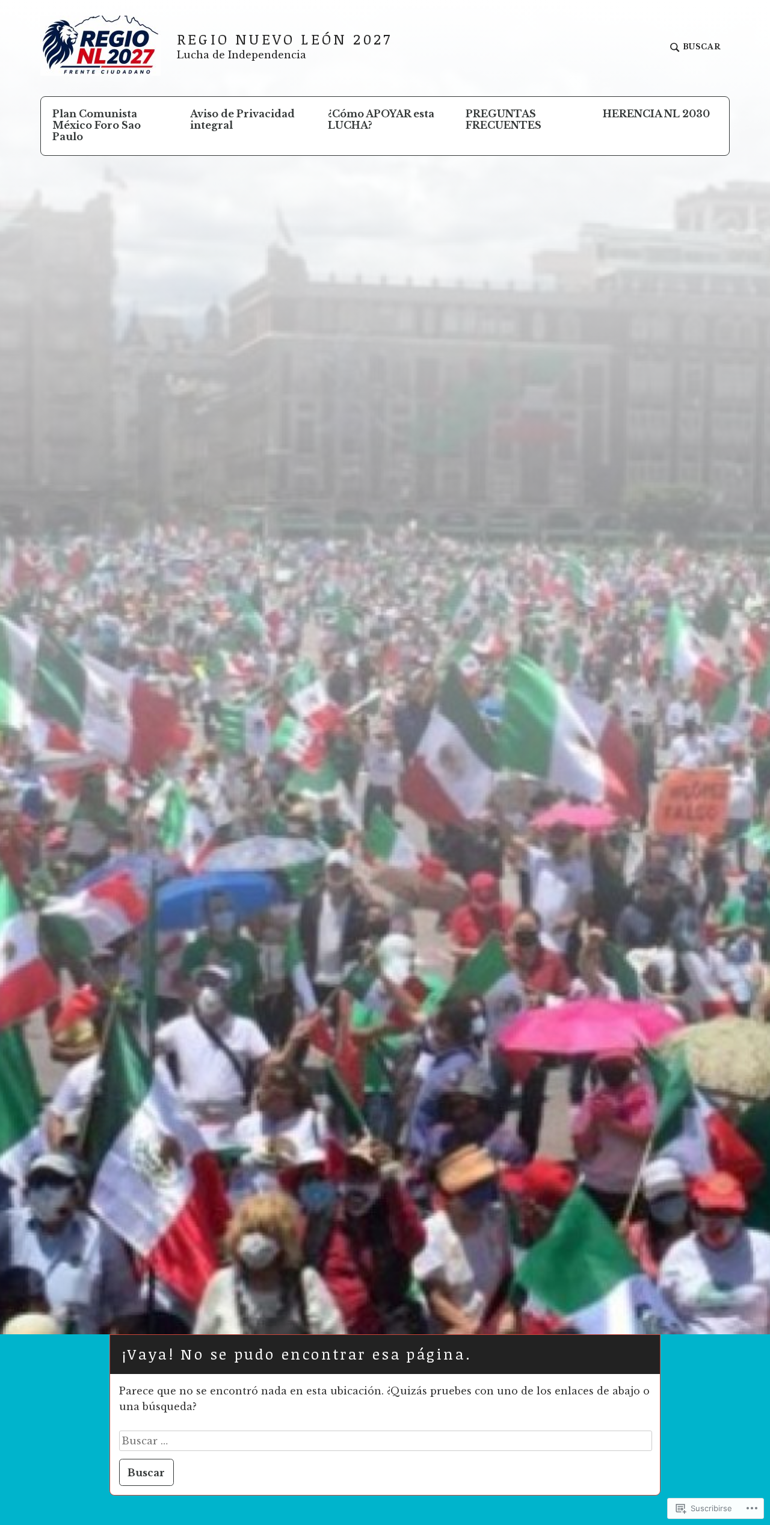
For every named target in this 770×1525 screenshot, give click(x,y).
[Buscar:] (386, 1441)
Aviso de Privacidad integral (242, 119)
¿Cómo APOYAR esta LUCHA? (381, 119)
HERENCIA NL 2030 (656, 114)
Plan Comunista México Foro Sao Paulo (96, 125)
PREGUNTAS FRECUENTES (503, 119)
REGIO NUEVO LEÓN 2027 (284, 39)
